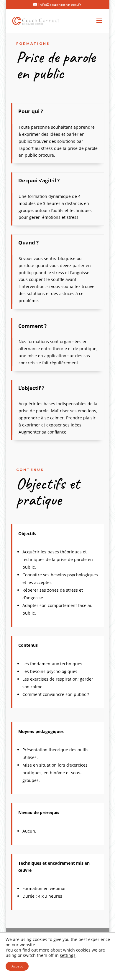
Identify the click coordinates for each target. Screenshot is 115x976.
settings (67, 955)
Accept (17, 966)
